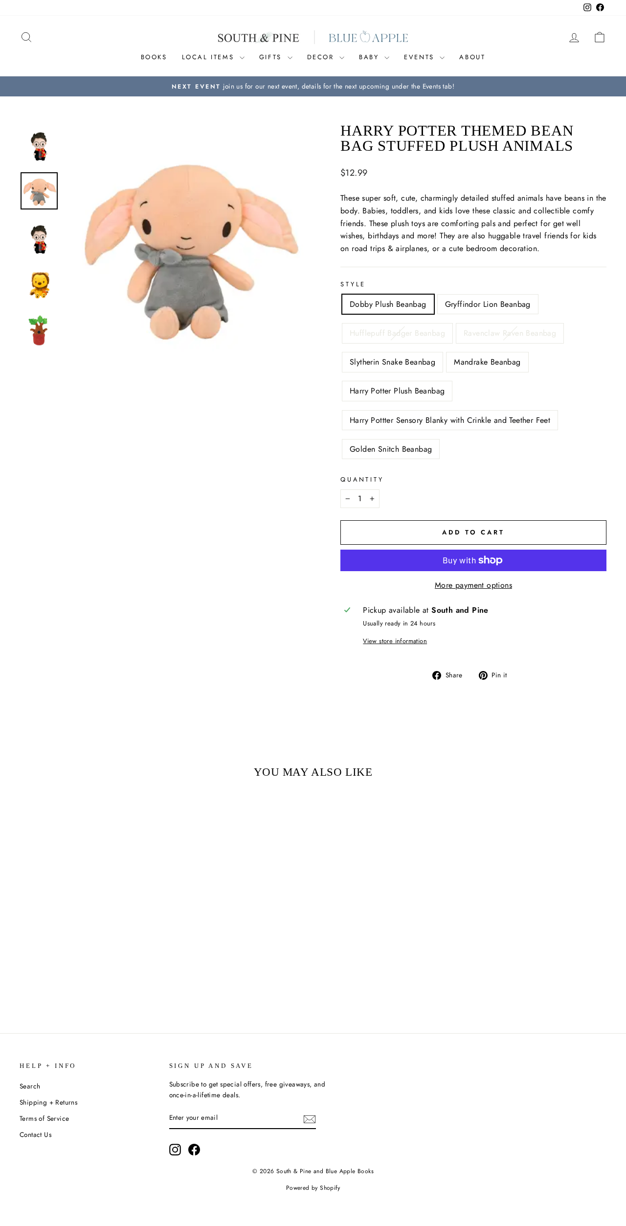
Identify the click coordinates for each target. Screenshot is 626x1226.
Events (420, 57)
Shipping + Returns (48, 1102)
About (472, 57)
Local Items (209, 57)
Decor (322, 57)
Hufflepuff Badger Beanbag (397, 333)
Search (30, 1086)
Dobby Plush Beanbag (388, 304)
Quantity (362, 479)
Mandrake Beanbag (487, 362)
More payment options (473, 585)
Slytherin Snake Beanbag (392, 362)
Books (154, 57)
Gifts (272, 57)
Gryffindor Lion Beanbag (488, 304)
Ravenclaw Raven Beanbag (510, 333)
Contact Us (35, 1134)
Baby (370, 57)
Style (353, 284)
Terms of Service (44, 1118)
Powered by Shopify (313, 1187)
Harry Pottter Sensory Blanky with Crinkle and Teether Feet (450, 420)
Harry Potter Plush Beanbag (397, 390)
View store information (395, 641)
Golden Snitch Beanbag (391, 449)
